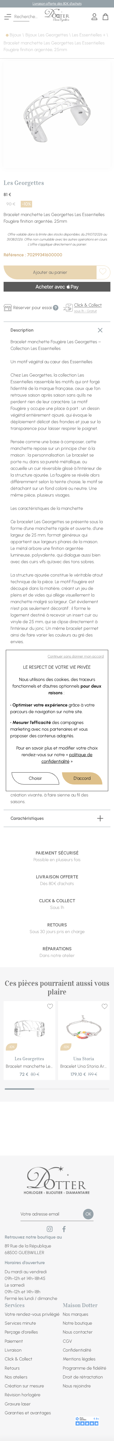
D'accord (82, 778)
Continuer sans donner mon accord (76, 656)
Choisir (35, 778)
